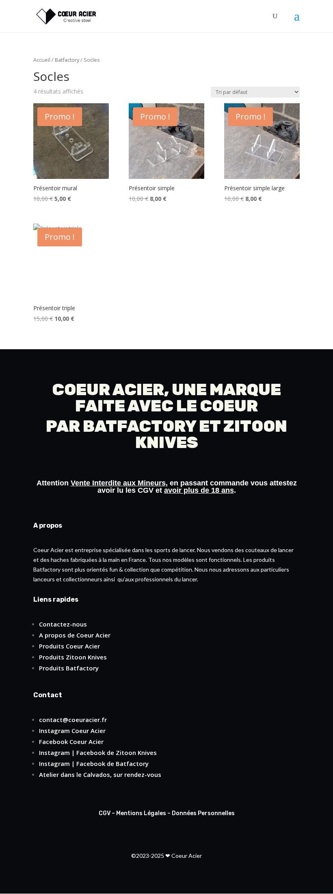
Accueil (41, 59)
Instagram (54, 731)
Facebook (53, 741)
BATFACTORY (139, 426)
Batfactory (67, 59)
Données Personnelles (203, 813)
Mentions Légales (141, 813)
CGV (146, 490)
